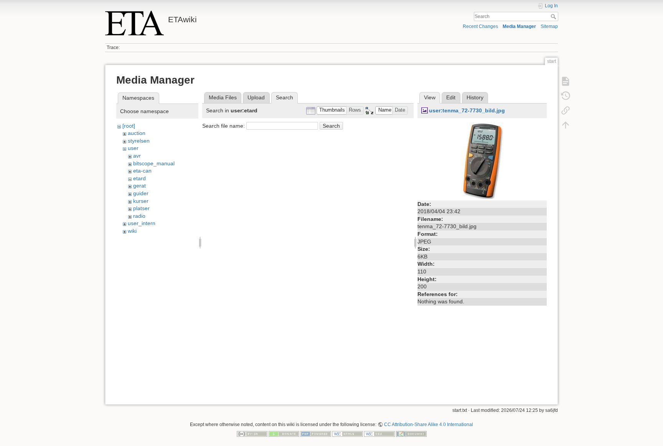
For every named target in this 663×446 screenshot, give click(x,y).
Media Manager (519, 26)
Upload (256, 97)
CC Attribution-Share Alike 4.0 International (428, 424)
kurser (140, 201)
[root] (128, 126)
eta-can (142, 171)
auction (136, 133)
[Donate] (284, 433)
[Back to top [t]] (565, 125)
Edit (450, 97)
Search (554, 16)
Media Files (223, 97)
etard (139, 178)
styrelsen (139, 141)
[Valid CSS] (379, 433)
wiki (132, 231)
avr (137, 156)
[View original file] (482, 159)
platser (141, 208)
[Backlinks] (565, 110)
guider (140, 193)
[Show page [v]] (565, 81)
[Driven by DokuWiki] (411, 433)
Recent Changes (480, 26)
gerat (139, 186)
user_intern (141, 223)
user (133, 148)
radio (139, 216)
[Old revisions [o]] (565, 96)
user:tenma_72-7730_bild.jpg (467, 110)
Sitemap (549, 26)
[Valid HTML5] (347, 433)
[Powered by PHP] (315, 433)
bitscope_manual (154, 163)
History (475, 97)
